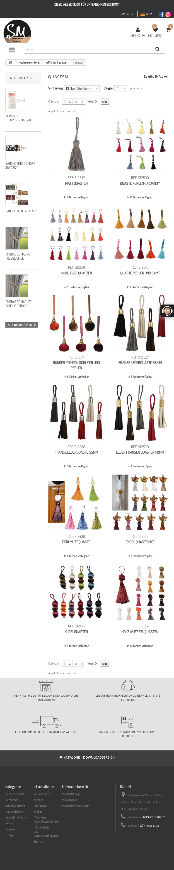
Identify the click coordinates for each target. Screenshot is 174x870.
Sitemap (38, 841)
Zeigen (108, 88)
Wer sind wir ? (42, 794)
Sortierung (55, 88)
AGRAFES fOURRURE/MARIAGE (18, 118)
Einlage (9, 835)
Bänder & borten (15, 794)
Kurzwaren (11, 799)
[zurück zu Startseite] (10, 62)
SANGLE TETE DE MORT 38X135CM (20, 165)
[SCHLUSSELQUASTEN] (76, 233)
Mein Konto (138, 35)
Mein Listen (155, 35)
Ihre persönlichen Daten (75, 805)
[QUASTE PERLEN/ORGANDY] (140, 144)
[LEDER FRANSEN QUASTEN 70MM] (140, 413)
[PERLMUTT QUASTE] (76, 502)
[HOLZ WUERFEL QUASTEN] (140, 592)
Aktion (9, 823)
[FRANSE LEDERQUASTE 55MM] (140, 323)
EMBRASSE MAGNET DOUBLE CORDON (18, 304)
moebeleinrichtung (16, 817)
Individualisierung (15, 805)
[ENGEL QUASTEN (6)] (140, 502)
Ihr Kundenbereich (75, 786)
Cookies (38, 811)
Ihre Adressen (69, 799)
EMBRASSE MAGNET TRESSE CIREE (18, 256)
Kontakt (38, 799)
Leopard (10, 829)
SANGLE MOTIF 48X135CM (21, 211)
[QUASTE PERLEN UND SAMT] (140, 233)
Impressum (40, 805)
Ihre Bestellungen (72, 794)
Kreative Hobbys (14, 811)
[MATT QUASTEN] (76, 144)
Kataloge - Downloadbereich (89, 757)
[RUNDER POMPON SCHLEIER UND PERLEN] (76, 323)
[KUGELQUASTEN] (76, 592)
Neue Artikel (21, 78)
